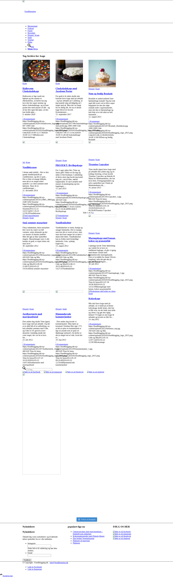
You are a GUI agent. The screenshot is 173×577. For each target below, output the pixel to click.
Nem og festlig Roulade (100, 93)
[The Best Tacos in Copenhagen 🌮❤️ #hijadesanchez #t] (118, 478)
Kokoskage (94, 298)
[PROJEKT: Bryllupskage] (69, 143)
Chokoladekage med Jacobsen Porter (66, 90)
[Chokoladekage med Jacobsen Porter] (69, 81)
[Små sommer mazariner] (31, 215)
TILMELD (27, 560)
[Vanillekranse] (36, 143)
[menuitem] (89, 26)
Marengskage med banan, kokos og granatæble (102, 239)
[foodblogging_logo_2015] (29, 11)
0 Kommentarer (62, 119)
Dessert (91, 89)
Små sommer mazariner (35, 222)
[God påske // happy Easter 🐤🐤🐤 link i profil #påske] (118, 501)
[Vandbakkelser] (62, 215)
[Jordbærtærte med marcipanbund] (36, 292)
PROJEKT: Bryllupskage (69, 165)
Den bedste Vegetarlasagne (83, 538)
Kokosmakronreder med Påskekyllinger (88, 536)
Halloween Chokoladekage (31, 90)
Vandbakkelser (63, 222)
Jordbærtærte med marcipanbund (32, 315)
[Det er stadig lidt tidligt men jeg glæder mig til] (54, 502)
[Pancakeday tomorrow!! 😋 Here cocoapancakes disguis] (118, 511)
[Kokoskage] (102, 291)
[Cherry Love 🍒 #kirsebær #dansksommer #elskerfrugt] (54, 491)
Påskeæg (76, 543)
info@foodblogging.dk (59, 563)
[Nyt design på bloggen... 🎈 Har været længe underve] (54, 510)
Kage (25, 83)
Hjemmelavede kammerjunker (63, 315)
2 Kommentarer (29, 119)
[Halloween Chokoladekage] (36, 81)
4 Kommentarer (95, 324)
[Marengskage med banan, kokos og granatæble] (102, 216)
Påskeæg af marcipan (81, 541)
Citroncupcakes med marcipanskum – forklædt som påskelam (88, 533)
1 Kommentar (94, 121)
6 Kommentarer (62, 344)
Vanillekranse (30, 167)
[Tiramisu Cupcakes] (102, 143)
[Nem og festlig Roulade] (102, 86)
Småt (65, 309)
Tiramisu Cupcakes (99, 164)
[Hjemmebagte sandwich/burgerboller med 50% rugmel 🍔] (118, 492)
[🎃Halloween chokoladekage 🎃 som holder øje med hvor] (54, 482)
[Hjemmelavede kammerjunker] (69, 292)
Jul (24, 162)
